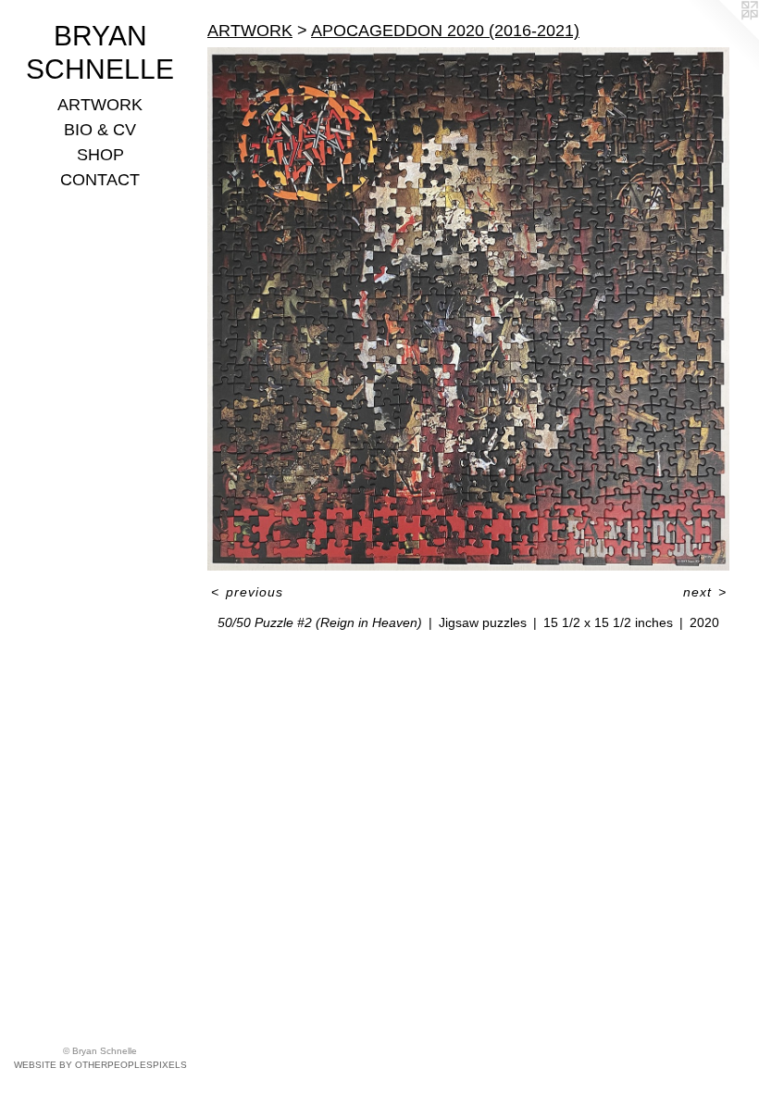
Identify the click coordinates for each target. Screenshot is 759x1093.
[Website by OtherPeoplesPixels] (722, 37)
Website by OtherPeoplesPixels (100, 1065)
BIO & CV (100, 129)
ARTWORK (100, 104)
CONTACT (100, 179)
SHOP (100, 154)
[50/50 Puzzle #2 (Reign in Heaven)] (468, 309)
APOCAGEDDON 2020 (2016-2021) (445, 30)
